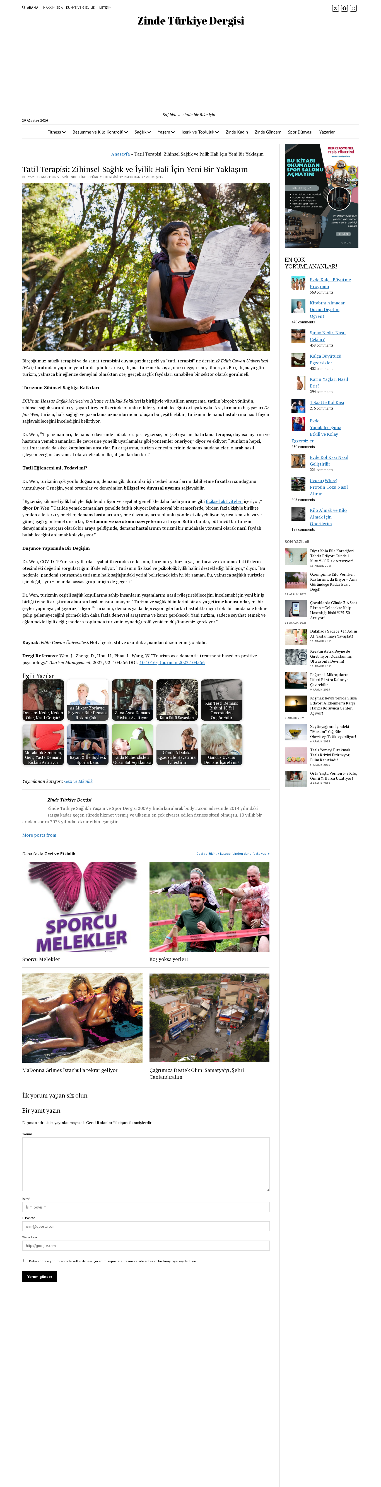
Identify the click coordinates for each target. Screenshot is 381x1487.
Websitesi (29, 1237)
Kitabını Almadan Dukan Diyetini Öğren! (328, 309)
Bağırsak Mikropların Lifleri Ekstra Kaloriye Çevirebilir (329, 679)
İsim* (26, 1199)
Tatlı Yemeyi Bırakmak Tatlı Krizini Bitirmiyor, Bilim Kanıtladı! (330, 754)
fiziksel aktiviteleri (224, 501)
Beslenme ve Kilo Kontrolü (98, 132)
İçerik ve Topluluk (198, 132)
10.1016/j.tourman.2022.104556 (172, 662)
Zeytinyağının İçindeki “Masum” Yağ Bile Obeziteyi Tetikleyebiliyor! (333, 731)
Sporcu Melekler (41, 959)
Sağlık (140, 132)
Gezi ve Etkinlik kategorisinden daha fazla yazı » (233, 853)
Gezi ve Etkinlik (78, 781)
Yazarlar (327, 132)
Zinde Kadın (237, 132)
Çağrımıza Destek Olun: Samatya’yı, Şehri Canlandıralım (196, 1073)
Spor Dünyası (300, 132)
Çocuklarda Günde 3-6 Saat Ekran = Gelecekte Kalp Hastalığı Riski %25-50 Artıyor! (333, 610)
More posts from (39, 835)
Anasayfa (120, 154)
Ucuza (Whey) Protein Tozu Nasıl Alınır (329, 487)
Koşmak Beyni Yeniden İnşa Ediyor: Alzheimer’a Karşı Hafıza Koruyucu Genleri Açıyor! (333, 706)
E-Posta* (28, 1218)
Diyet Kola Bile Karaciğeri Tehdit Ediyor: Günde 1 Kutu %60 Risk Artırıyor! (332, 555)
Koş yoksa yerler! (168, 959)
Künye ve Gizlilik (80, 7)
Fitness (54, 132)
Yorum (27, 1134)
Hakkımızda (53, 7)
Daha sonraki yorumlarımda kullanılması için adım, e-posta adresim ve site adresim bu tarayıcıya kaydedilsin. (113, 1261)
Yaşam (164, 132)
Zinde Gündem (268, 132)
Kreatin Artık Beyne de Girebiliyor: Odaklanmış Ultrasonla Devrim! (331, 656)
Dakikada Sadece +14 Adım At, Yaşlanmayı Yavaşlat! (333, 634)
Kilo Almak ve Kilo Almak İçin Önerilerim (328, 517)
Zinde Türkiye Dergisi (190, 20)
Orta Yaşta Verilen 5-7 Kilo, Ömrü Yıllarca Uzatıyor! (333, 776)
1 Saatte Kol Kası (327, 402)
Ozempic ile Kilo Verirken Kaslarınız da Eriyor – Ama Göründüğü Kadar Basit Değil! (333, 582)
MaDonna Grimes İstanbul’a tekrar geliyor (69, 1070)
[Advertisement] (190, 69)
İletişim (104, 7)
